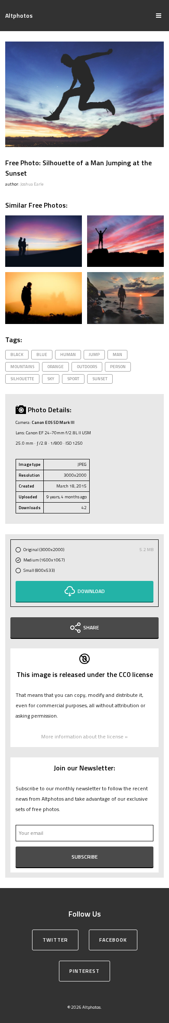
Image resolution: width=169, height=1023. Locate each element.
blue (41, 354)
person (118, 366)
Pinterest (84, 971)
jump (94, 354)
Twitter (55, 940)
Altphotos (18, 15)
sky (50, 378)
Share (91, 627)
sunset (99, 378)
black (16, 354)
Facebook (113, 940)
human (68, 354)
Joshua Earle (31, 184)
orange (55, 366)
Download (91, 591)
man (117, 354)
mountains (22, 366)
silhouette (22, 378)
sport (73, 378)
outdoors (87, 366)
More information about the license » (84, 736)
